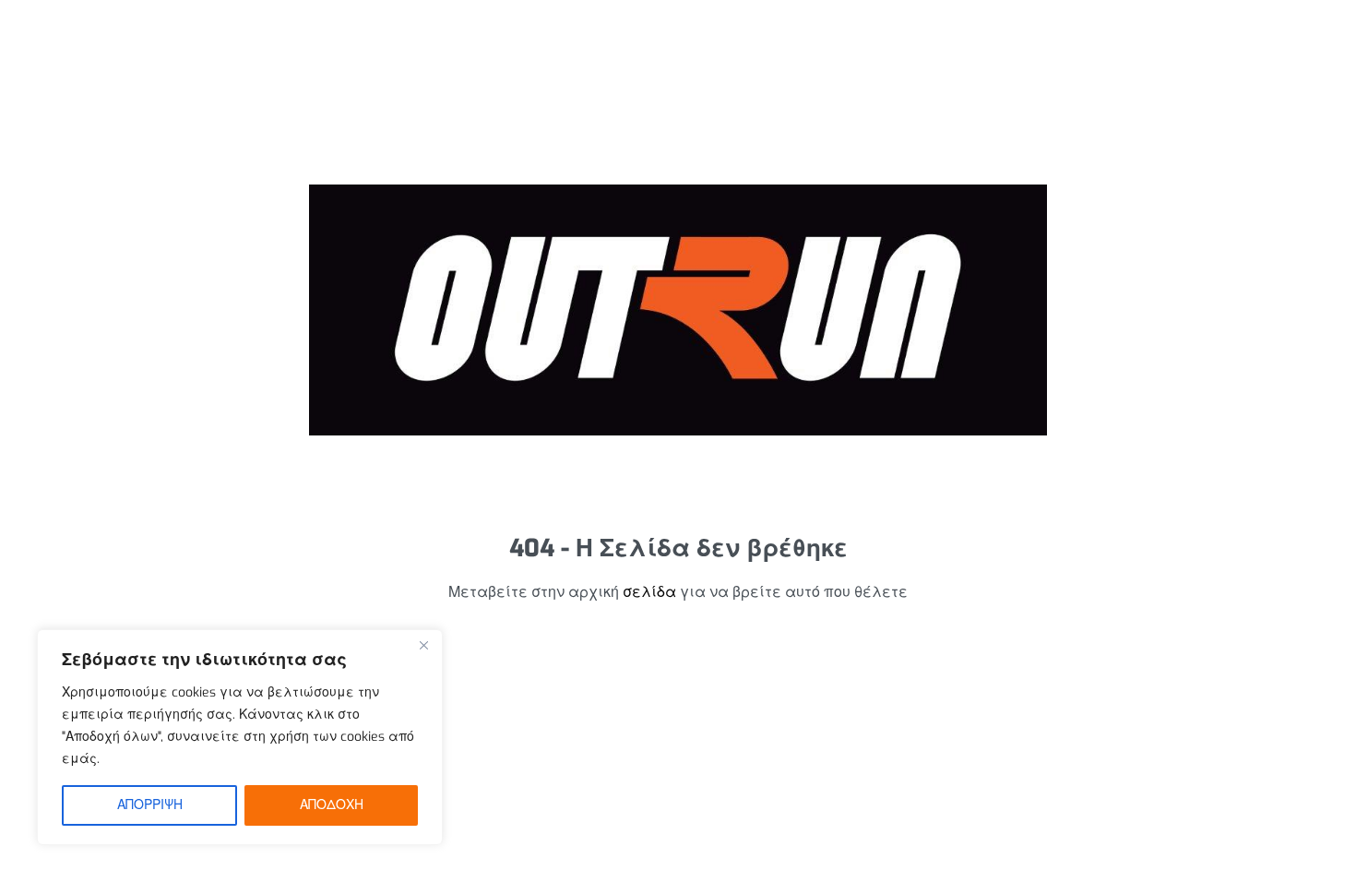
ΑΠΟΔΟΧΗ (331, 805)
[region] (240, 737)
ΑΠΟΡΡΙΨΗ (150, 805)
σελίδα (649, 592)
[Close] (423, 645)
